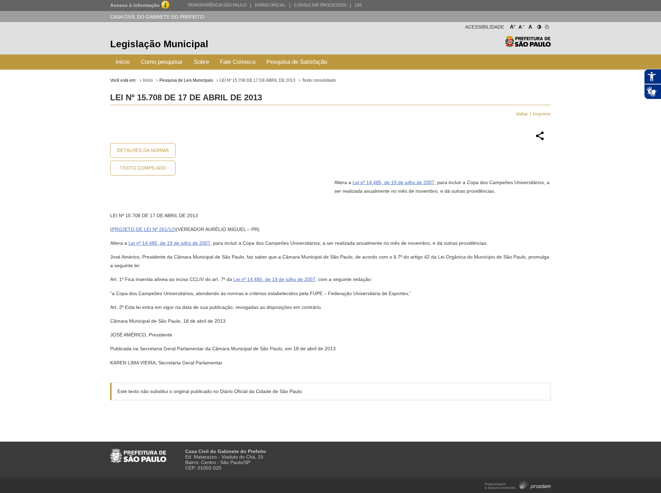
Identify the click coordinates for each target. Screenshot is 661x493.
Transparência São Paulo (216, 5)
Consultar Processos (320, 5)
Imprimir (542, 114)
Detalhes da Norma (143, 150)
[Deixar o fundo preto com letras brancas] (539, 25)
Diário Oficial (270, 5)
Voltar (522, 114)
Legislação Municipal (159, 44)
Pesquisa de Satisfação (296, 62)
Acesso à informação (135, 5)
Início (123, 62)
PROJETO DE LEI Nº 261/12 (143, 229)
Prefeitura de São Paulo (528, 45)
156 (358, 5)
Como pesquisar (162, 62)
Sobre (201, 62)
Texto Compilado (143, 168)
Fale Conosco (237, 62)
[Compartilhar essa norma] (539, 139)
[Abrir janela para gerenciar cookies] (546, 25)
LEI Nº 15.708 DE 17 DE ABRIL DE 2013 (257, 80)
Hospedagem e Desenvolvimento (518, 484)
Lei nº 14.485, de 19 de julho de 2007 (393, 182)
